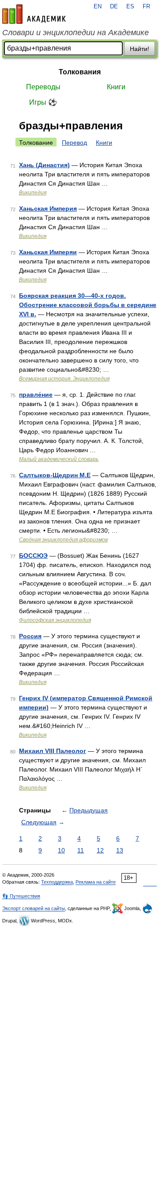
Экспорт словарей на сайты (33, 908)
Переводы (43, 87)
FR (146, 7)
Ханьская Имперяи (48, 252)
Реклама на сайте (96, 882)
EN (98, 7)
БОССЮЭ (33, 555)
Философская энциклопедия (55, 620)
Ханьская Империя (48, 208)
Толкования (80, 72)
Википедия (32, 193)
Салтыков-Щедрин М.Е (55, 475)
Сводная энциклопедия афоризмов (63, 540)
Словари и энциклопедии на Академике (75, 32)
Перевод (74, 142)
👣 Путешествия (21, 896)
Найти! (139, 48)
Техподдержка (57, 882)
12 (100, 850)
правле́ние (36, 394)
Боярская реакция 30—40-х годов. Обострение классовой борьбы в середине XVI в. (87, 305)
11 (80, 850)
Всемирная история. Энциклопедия (64, 379)
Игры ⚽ (43, 102)
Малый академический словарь (58, 459)
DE (114, 7)
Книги (116, 87)
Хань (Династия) (44, 164)
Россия (30, 636)
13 (119, 850)
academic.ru (34, 14)
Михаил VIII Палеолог (52, 750)
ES (130, 7)
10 (61, 850)
